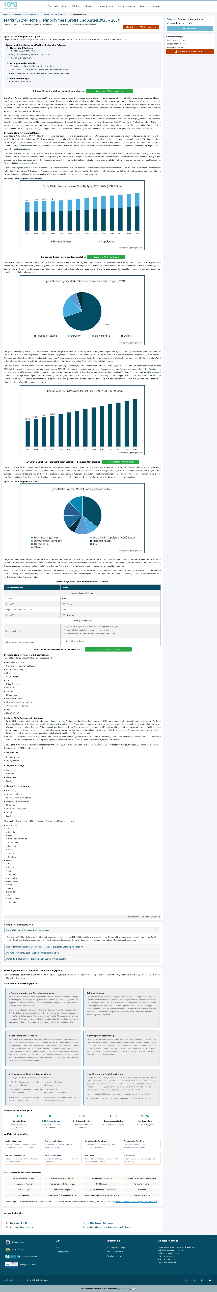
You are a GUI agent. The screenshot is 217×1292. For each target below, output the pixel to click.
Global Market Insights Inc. (15, 1280)
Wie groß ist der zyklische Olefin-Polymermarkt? (28, 930)
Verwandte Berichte (175, 47)
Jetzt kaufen (191, 28)
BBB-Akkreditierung (51, 1121)
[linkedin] (186, 1280)
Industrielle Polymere (48, 14)
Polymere (34, 14)
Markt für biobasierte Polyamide (100, 1223)
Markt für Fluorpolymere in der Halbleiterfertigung (108, 1227)
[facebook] (202, 1280)
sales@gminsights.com (173, 1262)
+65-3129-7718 (169, 1259)
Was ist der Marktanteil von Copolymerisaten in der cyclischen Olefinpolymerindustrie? (46, 946)
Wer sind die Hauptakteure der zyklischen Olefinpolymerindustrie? (36, 958)
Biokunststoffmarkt (18, 1223)
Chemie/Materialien (19, 14)
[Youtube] (210, 1280)
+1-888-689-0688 (173, 1253)
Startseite (6, 14)
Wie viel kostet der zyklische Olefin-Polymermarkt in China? (33, 952)
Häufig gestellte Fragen (176, 40)
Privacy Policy (124, 1288)
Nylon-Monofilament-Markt (22, 1227)
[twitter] (194, 1280)
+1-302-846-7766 (169, 1256)
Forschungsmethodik (176, 43)
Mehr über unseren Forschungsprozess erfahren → (136, 1201)
